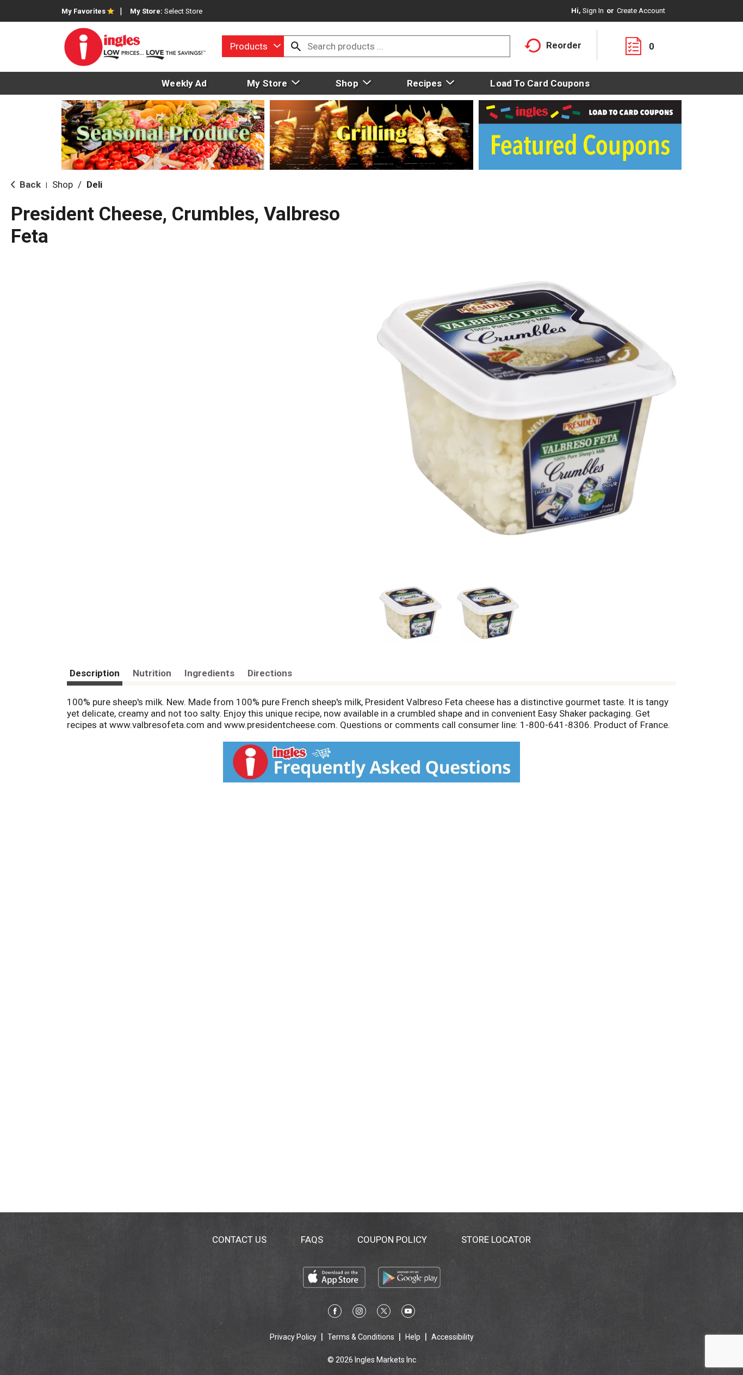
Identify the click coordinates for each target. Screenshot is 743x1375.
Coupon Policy (392, 1239)
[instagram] (359, 1313)
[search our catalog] (296, 46)
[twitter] (384, 1313)
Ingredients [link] (209, 673)
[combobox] (253, 46)
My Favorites (83, 11)
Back (29, 184)
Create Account (641, 11)
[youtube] (408, 1313)
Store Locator (496, 1239)
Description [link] (95, 673)
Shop (62, 184)
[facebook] (335, 1313)
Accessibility (452, 1337)
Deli (94, 184)
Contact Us (239, 1239)
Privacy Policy (293, 1337)
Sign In (593, 11)
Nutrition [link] (152, 673)
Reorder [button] (563, 45)
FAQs (312, 1239)
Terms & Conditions (360, 1337)
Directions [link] (269, 673)
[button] (410, 612)
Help (412, 1337)
